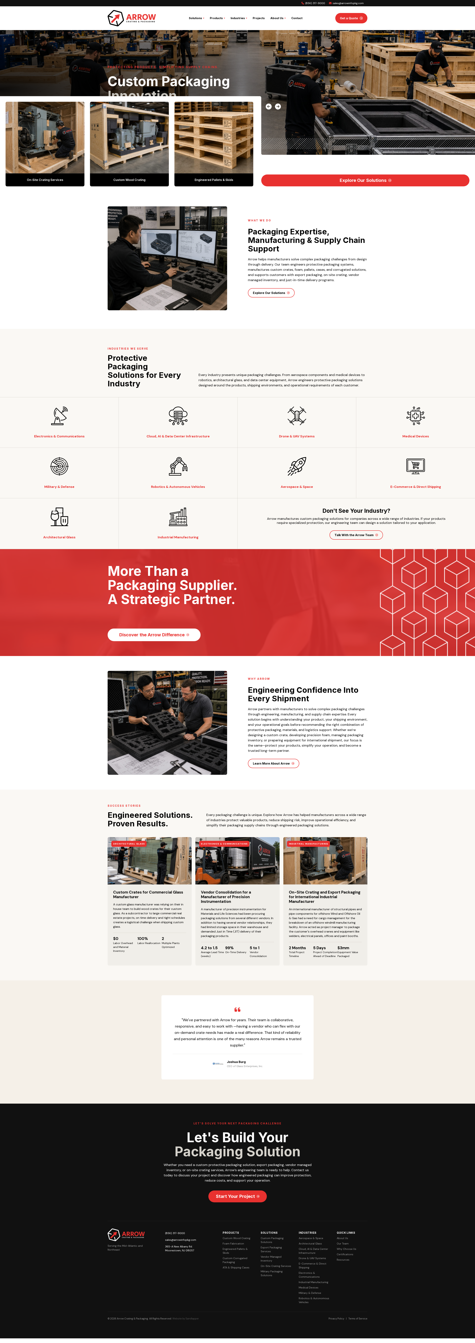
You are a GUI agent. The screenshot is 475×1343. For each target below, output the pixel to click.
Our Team (343, 1243)
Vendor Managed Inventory (271, 1258)
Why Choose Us (346, 1249)
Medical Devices (308, 1287)
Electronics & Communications (309, 1274)
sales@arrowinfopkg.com (348, 3)
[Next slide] (276, 105)
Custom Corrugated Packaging (235, 1260)
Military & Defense (310, 1293)
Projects (259, 18)
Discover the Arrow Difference (152, 634)
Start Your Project (235, 1196)
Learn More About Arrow (271, 763)
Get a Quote (349, 18)
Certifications (345, 1254)
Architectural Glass (310, 1243)
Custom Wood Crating (236, 1238)
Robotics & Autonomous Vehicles (314, 1300)
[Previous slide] (267, 105)
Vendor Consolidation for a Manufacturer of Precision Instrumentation (226, 897)
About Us (277, 18)
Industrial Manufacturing (313, 1282)
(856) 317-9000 (314, 3)
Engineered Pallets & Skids (235, 1250)
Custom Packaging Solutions (272, 1240)
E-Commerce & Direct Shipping (312, 1265)
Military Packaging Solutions (272, 1273)
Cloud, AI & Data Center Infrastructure (313, 1250)
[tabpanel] (237, 1037)
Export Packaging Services (271, 1249)
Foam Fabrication (233, 1243)
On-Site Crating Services (276, 1266)
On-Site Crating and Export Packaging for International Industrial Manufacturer (324, 897)
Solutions (195, 18)
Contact (296, 18)
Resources (343, 1259)
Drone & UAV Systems (312, 1258)
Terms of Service (357, 1318)
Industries (238, 18)
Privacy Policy (336, 1318)
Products (216, 18)
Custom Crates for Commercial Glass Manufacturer (148, 894)
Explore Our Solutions (363, 180)
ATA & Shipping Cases (236, 1267)
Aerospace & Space (311, 1238)
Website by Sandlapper (185, 1318)
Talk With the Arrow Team (354, 535)
